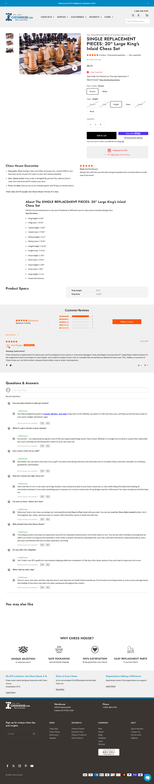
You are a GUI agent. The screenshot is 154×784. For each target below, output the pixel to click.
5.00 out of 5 (33, 320)
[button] (93, 55)
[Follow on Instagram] (19, 766)
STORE (108, 17)
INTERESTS (94, 17)
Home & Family (78, 728)
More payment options (133, 137)
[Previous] (6, 3)
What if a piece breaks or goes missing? (29, 428)
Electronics (54, 735)
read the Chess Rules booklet (123, 512)
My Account (136, 735)
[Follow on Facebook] (7, 766)
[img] (11, 341)
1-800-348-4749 (141, 11)
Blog (100, 735)
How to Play (77, 512)
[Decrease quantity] (90, 124)
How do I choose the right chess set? (28, 476)
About (101, 732)
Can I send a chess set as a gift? (26, 451)
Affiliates (102, 738)
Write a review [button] (127, 321)
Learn (100, 741)
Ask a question (135, 55)
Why (100, 728)
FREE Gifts (115, 155)
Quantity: (91, 119)
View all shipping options (109, 80)
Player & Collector (79, 735)
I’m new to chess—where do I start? (28, 501)
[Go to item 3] (9, 50)
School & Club (77, 732)
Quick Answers (137, 728)
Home (88, 35)
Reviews (101, 744)
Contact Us (135, 732)
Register (134, 738)
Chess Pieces (54, 732)
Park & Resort (77, 738)
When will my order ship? (23, 569)
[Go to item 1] (9, 36)
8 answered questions (116, 55)
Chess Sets (53, 728)
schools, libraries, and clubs (55, 414)
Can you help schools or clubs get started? (31, 403)
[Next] (147, 3)
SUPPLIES (61, 17)
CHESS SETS (46, 17)
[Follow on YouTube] (32, 766)
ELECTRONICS (77, 17)
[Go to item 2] (9, 43)
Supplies (52, 738)
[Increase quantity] (100, 124)
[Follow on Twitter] (13, 766)
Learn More (10, 692)
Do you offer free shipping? (24, 549)
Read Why (60, 689)
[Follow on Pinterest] (25, 766)
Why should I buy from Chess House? (29, 524)
